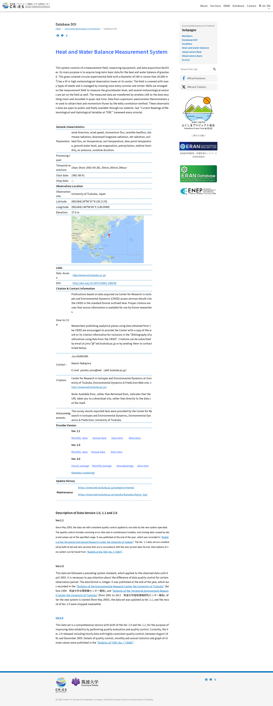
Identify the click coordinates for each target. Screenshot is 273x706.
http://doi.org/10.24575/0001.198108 (94, 283)
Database (238, 6)
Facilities (187, 43)
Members (187, 35)
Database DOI (189, 39)
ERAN (227, 6)
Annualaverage (125, 466)
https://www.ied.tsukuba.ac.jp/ (89, 275)
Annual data (99, 438)
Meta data (134, 438)
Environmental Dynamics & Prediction (82, 28)
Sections (215, 6)
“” (120, 586)
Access (186, 59)
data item (143, 466)
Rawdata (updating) (83, 473)
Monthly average (102, 466)
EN (268, 6)
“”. (105, 552)
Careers (251, 6)
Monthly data (79, 438)
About (204, 6)
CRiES (58, 28)
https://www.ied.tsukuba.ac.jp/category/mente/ (106, 487)
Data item (117, 438)
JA (263, 6)
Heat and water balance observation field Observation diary (195, 51)
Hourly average (80, 466)
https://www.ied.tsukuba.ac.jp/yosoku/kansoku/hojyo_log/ (113, 494)
